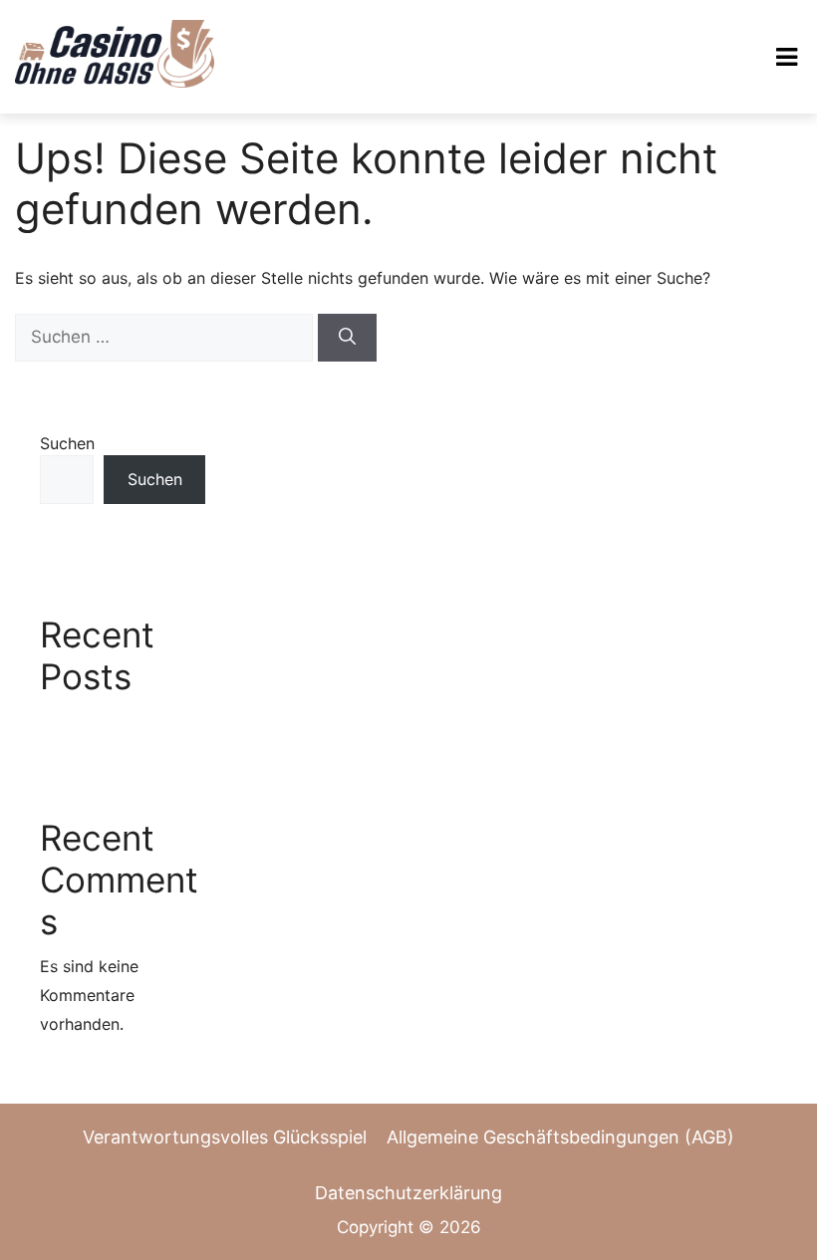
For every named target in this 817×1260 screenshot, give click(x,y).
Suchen (67, 443)
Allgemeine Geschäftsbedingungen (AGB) (560, 1137)
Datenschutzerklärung (408, 1192)
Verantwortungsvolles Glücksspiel (225, 1137)
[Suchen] (347, 338)
